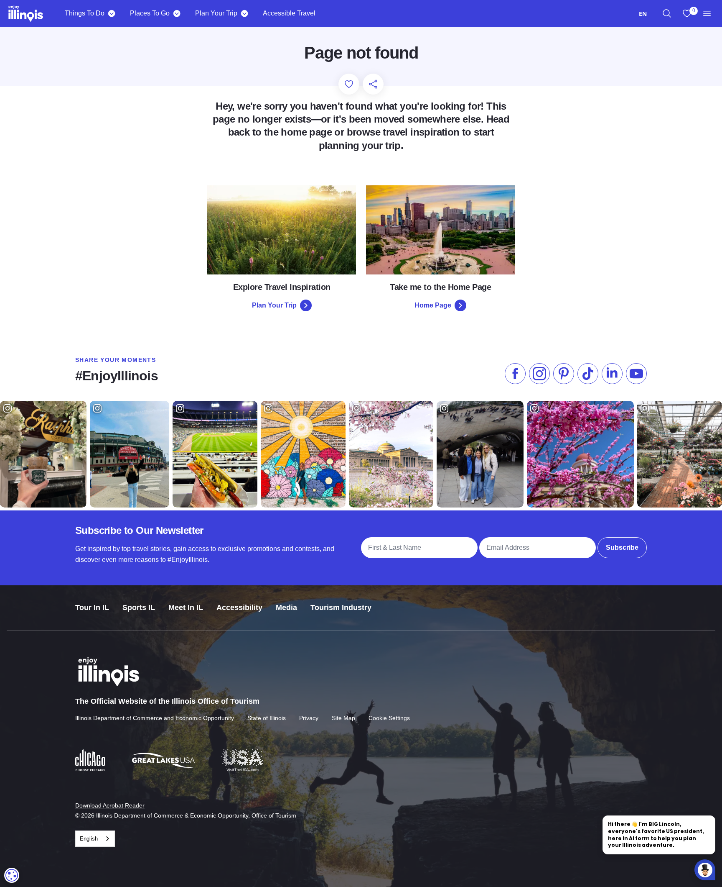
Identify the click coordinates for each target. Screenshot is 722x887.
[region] (667, 13)
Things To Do (84, 13)
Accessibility (239, 607)
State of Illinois (266, 718)
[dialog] (11, 875)
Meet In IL (185, 607)
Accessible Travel (289, 13)
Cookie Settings (389, 718)
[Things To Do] (111, 13)
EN (643, 14)
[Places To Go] (176, 13)
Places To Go (150, 13)
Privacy (308, 718)
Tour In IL (92, 607)
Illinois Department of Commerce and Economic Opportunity (154, 718)
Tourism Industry (340, 607)
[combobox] (643, 13)
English (89, 839)
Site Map (343, 718)
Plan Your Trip (216, 13)
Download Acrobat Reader (110, 805)
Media (286, 607)
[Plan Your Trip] (244, 13)
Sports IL (138, 607)
